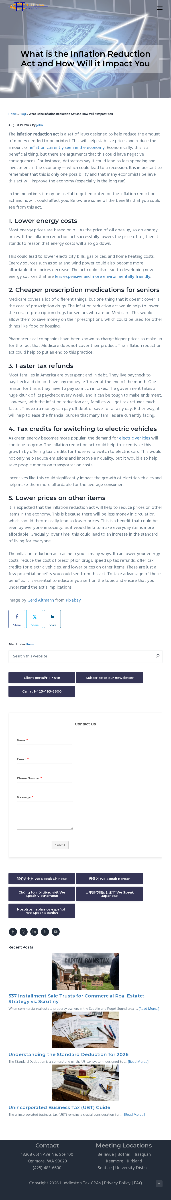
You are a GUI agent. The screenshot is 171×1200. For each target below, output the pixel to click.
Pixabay (73, 600)
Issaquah (143, 1154)
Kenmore (114, 1161)
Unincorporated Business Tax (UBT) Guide (59, 1107)
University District (132, 1168)
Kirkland (134, 1161)
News (30, 644)
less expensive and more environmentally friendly (102, 276)
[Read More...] (149, 1009)
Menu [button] (154, 8)
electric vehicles (134, 438)
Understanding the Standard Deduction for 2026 (68, 1054)
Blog (23, 114)
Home (12, 114)
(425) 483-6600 (47, 1168)
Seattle (105, 1168)
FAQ (138, 1183)
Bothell (124, 1154)
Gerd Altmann (40, 600)
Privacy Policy (117, 1183)
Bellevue (105, 1154)
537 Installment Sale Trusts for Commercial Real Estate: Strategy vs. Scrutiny (76, 998)
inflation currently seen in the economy (67, 147)
